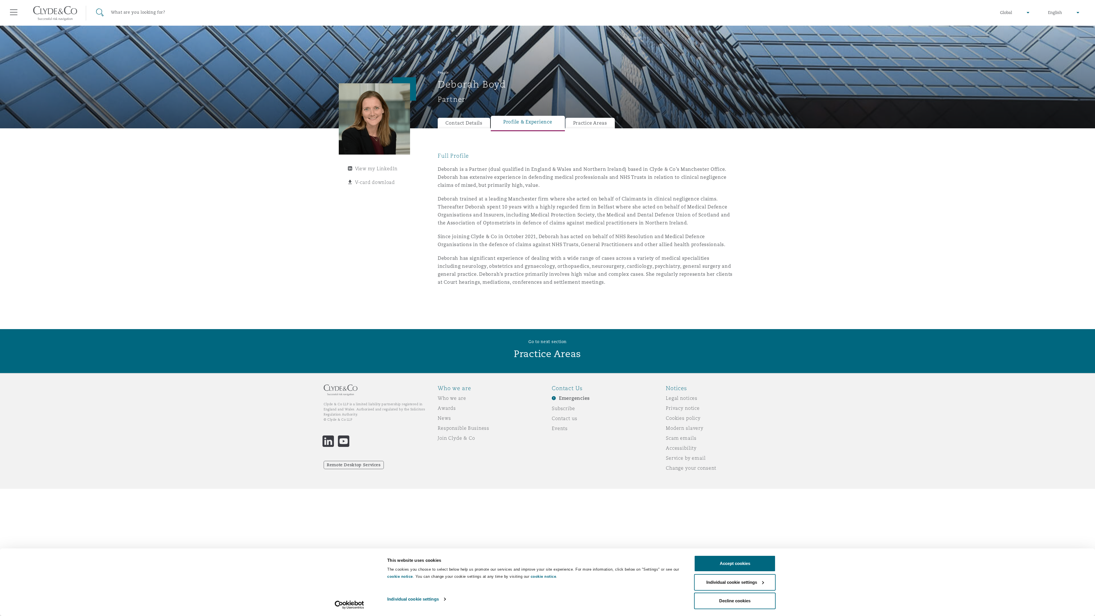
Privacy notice (683, 408)
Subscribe (563, 408)
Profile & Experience (527, 122)
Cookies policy (683, 418)
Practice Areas (590, 123)
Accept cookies (735, 563)
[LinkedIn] (328, 441)
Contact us (564, 418)
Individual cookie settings (413, 599)
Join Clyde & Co (456, 438)
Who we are (452, 398)
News (444, 418)
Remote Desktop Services (354, 464)
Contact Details (463, 123)
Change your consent (691, 468)
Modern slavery (684, 428)
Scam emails (681, 438)
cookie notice (400, 576)
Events (560, 428)
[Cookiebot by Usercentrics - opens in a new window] (349, 605)
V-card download (375, 182)
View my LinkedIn (376, 168)
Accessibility (681, 448)
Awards (447, 408)
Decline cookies (735, 600)
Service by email (686, 458)
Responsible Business (463, 428)
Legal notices (681, 398)
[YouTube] (343, 441)
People (443, 72)
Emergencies (574, 398)
